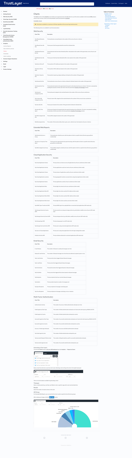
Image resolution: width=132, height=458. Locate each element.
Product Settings (7, 69)
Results (106, 26)
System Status (114, 3)
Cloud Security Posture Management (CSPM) (8, 36)
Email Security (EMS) (8, 21)
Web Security (108, 15)
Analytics (5, 43)
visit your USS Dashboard (51, 349)
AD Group (107, 28)
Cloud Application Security (111, 18)
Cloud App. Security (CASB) (10, 19)
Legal (4, 66)
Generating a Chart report (110, 23)
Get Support (121, 3)
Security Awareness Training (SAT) (10, 32)
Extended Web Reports (110, 16)
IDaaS (4, 64)
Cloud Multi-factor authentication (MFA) (8, 40)
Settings (5, 61)
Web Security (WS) (8, 16)
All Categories (40, 8)
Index (126, 3)
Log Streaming (6, 28)
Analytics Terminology (80, 87)
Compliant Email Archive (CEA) (9, 25)
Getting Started (7, 14)
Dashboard (107, 3)
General (5, 11)
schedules (67, 18)
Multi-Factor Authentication (111, 21)
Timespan (107, 25)
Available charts (108, 13)
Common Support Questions (10, 58)
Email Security (108, 19)
